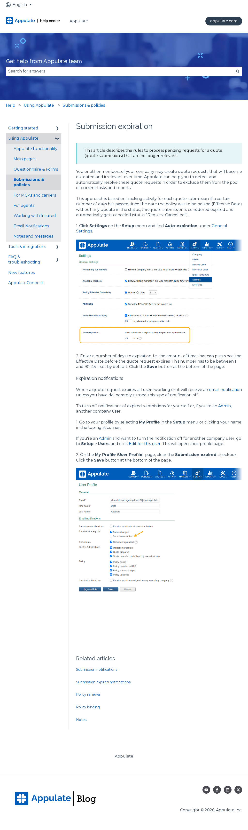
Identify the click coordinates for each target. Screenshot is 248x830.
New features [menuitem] (21, 272)
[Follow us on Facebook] (217, 790)
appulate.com (223, 21)
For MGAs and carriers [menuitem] (35, 195)
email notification (225, 389)
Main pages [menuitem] (24, 159)
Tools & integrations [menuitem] (27, 246)
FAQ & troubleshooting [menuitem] (24, 259)
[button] (57, 129)
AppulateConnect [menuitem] (25, 282)
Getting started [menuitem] (23, 128)
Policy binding (88, 707)
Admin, (225, 406)
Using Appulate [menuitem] (23, 138)
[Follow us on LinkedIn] (228, 790)
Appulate (79, 21)
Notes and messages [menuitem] (33, 236)
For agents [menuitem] (24, 205)
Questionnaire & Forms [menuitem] (36, 169)
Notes (81, 720)
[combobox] (119, 71)
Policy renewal (88, 694)
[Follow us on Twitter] (238, 790)
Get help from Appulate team (44, 61)
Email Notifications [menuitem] (31, 226)
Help (10, 105)
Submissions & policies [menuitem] (29, 182)
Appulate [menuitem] (124, 756)
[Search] (237, 71)
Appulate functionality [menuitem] (35, 148)
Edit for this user (145, 443)
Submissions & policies (84, 105)
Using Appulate (39, 105)
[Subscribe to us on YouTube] (206, 790)
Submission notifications (96, 669)
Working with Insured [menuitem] (35, 215)
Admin (105, 438)
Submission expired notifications (103, 682)
